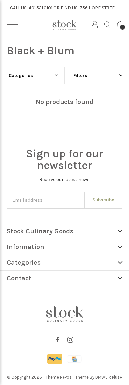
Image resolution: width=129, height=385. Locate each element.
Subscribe (103, 200)
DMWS (101, 377)
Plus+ (117, 377)
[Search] (107, 24)
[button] (12, 24)
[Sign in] (95, 24)
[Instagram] (70, 340)
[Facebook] (57, 340)
